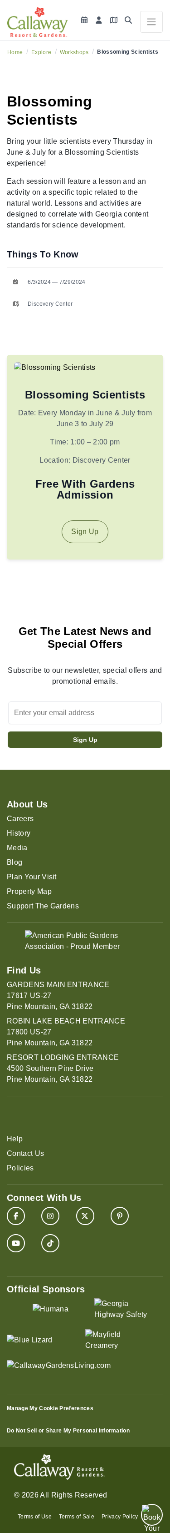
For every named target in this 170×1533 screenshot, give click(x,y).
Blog (14, 862)
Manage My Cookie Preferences (50, 1408)
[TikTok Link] (50, 1243)
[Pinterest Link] (120, 1216)
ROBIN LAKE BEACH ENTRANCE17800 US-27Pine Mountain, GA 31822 (66, 1032)
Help (15, 1139)
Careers (20, 818)
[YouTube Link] (16, 1243)
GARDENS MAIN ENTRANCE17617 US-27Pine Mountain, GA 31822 (58, 995)
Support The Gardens (43, 906)
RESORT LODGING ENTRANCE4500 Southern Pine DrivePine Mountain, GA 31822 (63, 1068)
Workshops (74, 52)
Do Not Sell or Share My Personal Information (68, 1430)
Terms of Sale (76, 1516)
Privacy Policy (120, 1516)
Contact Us (25, 1153)
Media (17, 848)
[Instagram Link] (50, 1216)
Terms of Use (35, 1516)
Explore (41, 52)
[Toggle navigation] (151, 22)
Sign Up (84, 531)
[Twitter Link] (85, 1216)
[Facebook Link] (16, 1216)
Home (15, 52)
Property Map (29, 891)
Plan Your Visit (32, 877)
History (18, 833)
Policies (20, 1168)
